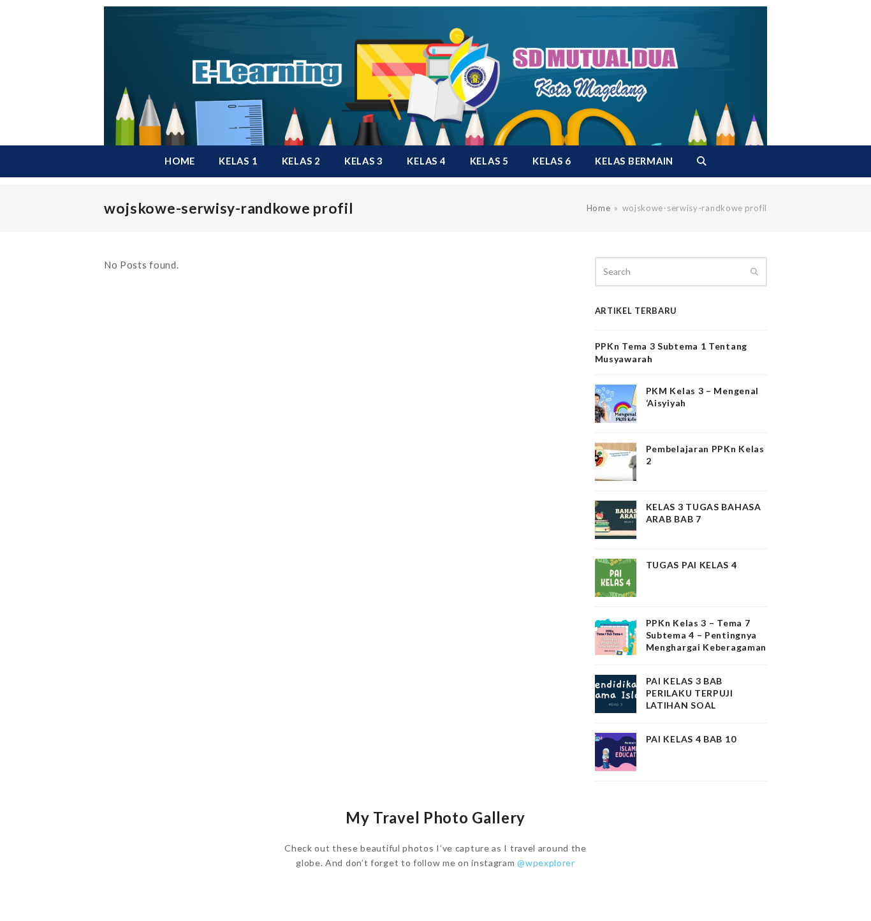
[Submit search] (754, 271)
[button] (701, 161)
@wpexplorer (546, 862)
